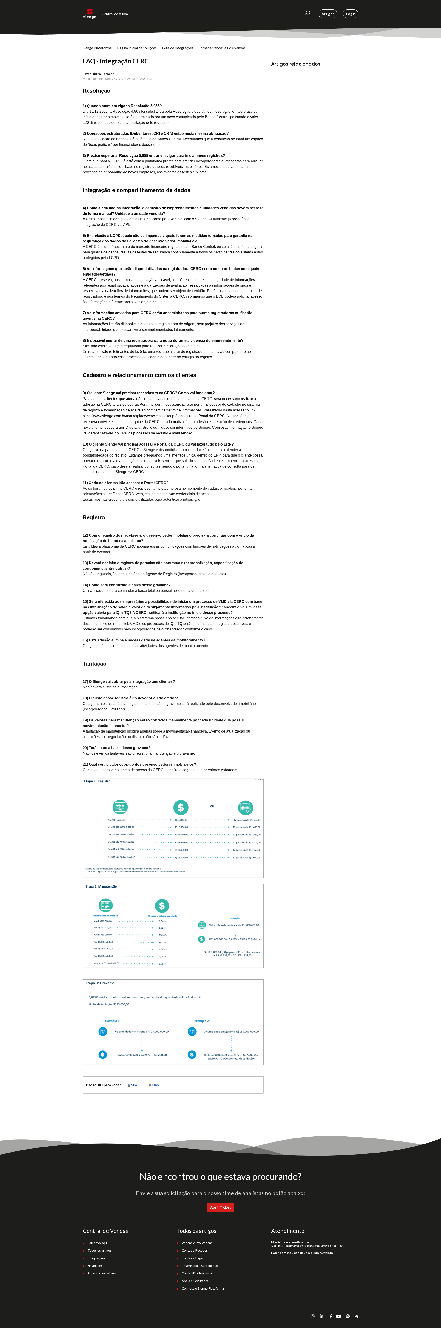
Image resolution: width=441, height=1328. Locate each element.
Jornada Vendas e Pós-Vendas (222, 48)
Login (350, 13)
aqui (98, 770)
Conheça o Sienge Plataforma (203, 1288)
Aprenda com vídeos (102, 1273)
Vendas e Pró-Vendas (197, 1243)
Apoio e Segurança (195, 1281)
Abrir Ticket (220, 1207)
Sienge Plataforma (97, 48)
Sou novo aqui (97, 1243)
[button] (307, 14)
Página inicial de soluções (137, 48)
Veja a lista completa (318, 1253)
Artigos (328, 13)
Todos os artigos (100, 1250)
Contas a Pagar (193, 1258)
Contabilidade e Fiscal (197, 1273)
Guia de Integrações (177, 48)
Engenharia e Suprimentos (200, 1266)
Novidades (95, 1266)
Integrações (96, 1258)
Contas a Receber (194, 1250)
